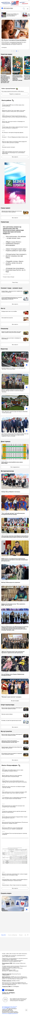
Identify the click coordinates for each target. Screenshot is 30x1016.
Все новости (15, 217)
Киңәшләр (4, 328)
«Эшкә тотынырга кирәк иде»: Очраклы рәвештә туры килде (16, 249)
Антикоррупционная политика (9, 1006)
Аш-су (3, 308)
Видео (21, 935)
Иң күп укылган (6, 731)
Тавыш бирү (15, 282)
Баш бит (3, 935)
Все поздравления (15, 467)
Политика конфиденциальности (10, 1013)
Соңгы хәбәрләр (12, 935)
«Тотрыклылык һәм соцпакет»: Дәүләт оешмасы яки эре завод (16, 255)
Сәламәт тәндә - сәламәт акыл (11, 288)
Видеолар (4, 348)
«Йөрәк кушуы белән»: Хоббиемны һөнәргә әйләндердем (13, 243)
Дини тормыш (5, 441)
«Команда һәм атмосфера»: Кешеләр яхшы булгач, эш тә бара (15, 269)
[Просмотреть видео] (6, 65)
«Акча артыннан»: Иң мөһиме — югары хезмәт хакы (16, 237)
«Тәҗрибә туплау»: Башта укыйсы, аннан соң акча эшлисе (14, 262)
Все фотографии (15, 700)
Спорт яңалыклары (7, 704)
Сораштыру (5, 222)
